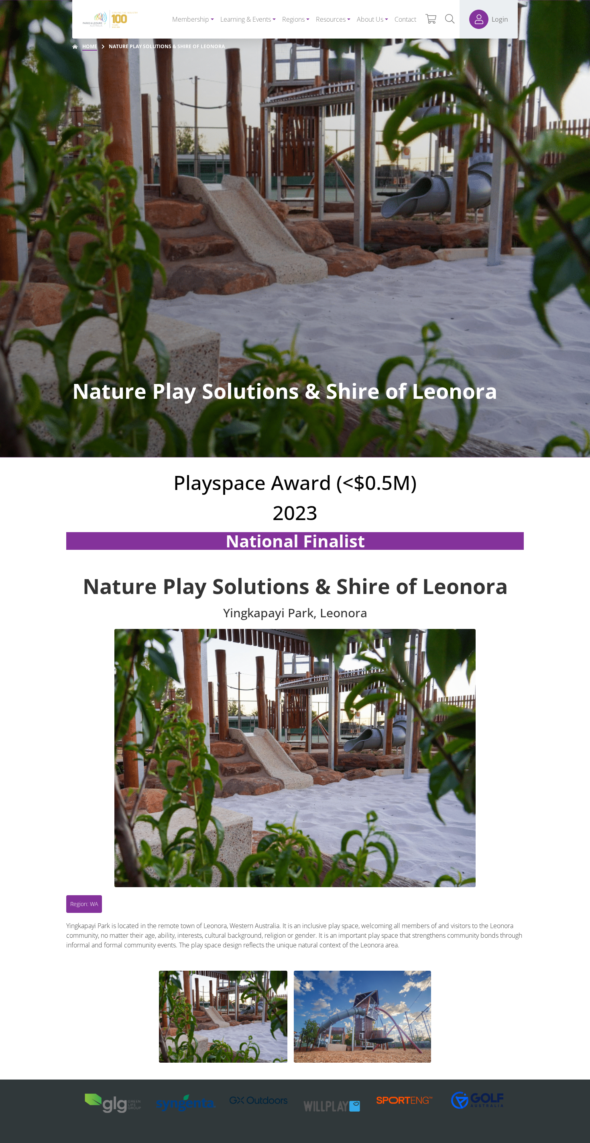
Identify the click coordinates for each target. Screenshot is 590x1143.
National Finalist (295, 540)
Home (89, 46)
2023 (295, 512)
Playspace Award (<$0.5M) (295, 482)
